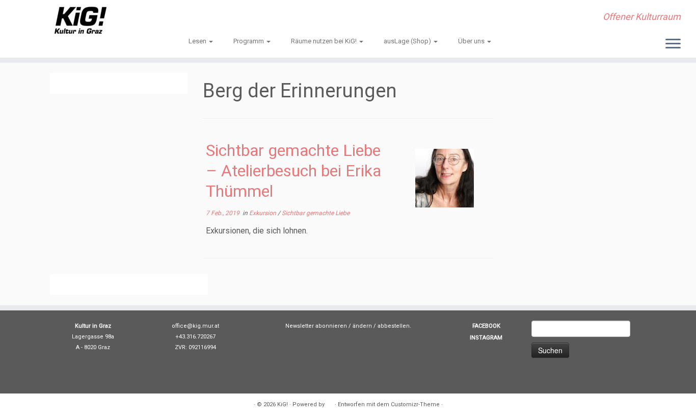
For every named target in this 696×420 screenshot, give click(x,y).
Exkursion (263, 213)
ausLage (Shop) (408, 41)
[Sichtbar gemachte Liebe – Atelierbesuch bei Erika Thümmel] (444, 178)
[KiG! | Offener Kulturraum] (80, 20)
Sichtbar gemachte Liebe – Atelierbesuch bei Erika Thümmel (293, 171)
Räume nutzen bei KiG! (324, 41)
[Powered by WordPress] (329, 402)
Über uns (472, 41)
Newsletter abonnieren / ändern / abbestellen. (348, 326)
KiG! (282, 404)
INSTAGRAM (486, 337)
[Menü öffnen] (673, 44)
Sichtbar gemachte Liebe (316, 213)
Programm (249, 41)
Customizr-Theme (415, 404)
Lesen (198, 41)
